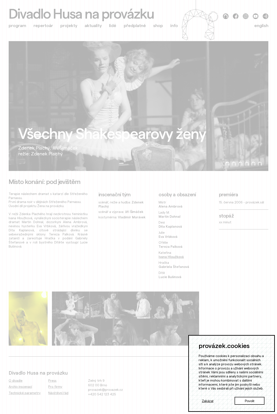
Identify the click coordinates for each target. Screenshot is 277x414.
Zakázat (207, 401)
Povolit (249, 401)
